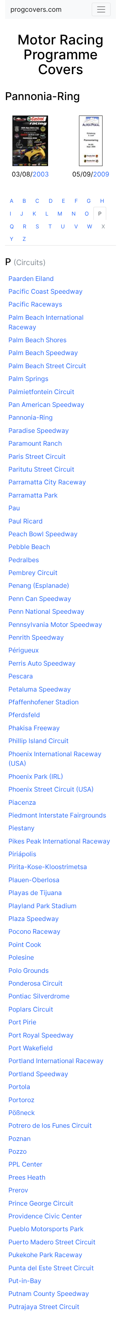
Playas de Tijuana (35, 893)
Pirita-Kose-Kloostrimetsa (47, 867)
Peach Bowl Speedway (43, 534)
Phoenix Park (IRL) (35, 776)
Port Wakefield (30, 1048)
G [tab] (89, 200)
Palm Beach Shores (37, 340)
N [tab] (74, 213)
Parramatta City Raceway (47, 482)
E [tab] (63, 200)
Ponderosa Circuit (35, 983)
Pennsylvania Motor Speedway (55, 624)
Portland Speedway (38, 1074)
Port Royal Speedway (41, 1035)
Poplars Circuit (30, 1009)
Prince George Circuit (40, 1203)
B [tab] (24, 200)
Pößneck (21, 1113)
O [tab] (87, 213)
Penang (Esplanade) (38, 585)
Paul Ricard (25, 521)
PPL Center (25, 1164)
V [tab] (76, 226)
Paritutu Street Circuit (41, 469)
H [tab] (102, 200)
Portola (19, 1087)
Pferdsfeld (24, 715)
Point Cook (24, 945)
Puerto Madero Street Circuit (51, 1242)
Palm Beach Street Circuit (47, 366)
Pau (14, 508)
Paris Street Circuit (37, 456)
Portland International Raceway (56, 1061)
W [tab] (89, 226)
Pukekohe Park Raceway (45, 1255)
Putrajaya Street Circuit (43, 1307)
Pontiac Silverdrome (39, 996)
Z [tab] (24, 238)
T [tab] (50, 226)
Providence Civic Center (45, 1216)
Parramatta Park (32, 495)
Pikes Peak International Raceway (59, 841)
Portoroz (21, 1100)
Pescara (20, 676)
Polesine (21, 957)
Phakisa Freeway (34, 728)
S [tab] (37, 226)
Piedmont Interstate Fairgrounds (57, 815)
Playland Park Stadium (42, 906)
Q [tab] (12, 226)
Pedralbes (23, 560)
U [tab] (63, 226)
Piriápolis (22, 854)
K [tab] (34, 213)
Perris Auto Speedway (42, 663)
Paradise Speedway (38, 430)
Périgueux (23, 650)
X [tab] (103, 226)
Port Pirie (22, 1022)
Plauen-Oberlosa (33, 880)
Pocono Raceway (34, 931)
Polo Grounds (28, 970)
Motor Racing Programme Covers (60, 54)
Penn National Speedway (46, 611)
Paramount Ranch (35, 443)
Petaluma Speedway (39, 689)
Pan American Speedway (46, 405)
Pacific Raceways (35, 304)
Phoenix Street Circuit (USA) (51, 789)
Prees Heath (26, 1177)
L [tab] (46, 213)
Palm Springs (28, 379)
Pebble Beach (29, 547)
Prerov (18, 1190)
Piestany (21, 828)
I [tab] (10, 213)
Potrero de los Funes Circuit (50, 1125)
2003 (41, 174)
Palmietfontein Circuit (41, 392)
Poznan (19, 1139)
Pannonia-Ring (42, 96)
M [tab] (59, 213)
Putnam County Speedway (48, 1294)
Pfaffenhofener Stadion (43, 702)
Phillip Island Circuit (38, 741)
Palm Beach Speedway (43, 353)
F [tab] (76, 200)
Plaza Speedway (33, 919)
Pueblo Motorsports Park (45, 1229)
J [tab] (21, 213)
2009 (101, 174)
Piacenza (22, 802)
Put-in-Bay (24, 1281)
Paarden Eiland (31, 279)
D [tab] (51, 200)
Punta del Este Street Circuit (51, 1268)
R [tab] (24, 226)
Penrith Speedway (36, 637)
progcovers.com (36, 9)
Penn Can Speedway (39, 599)
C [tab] (37, 200)
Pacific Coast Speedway (45, 291)
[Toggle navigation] (101, 9)
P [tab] (100, 213)
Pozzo (17, 1151)
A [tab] (11, 200)
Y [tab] (11, 238)
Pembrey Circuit (32, 573)
